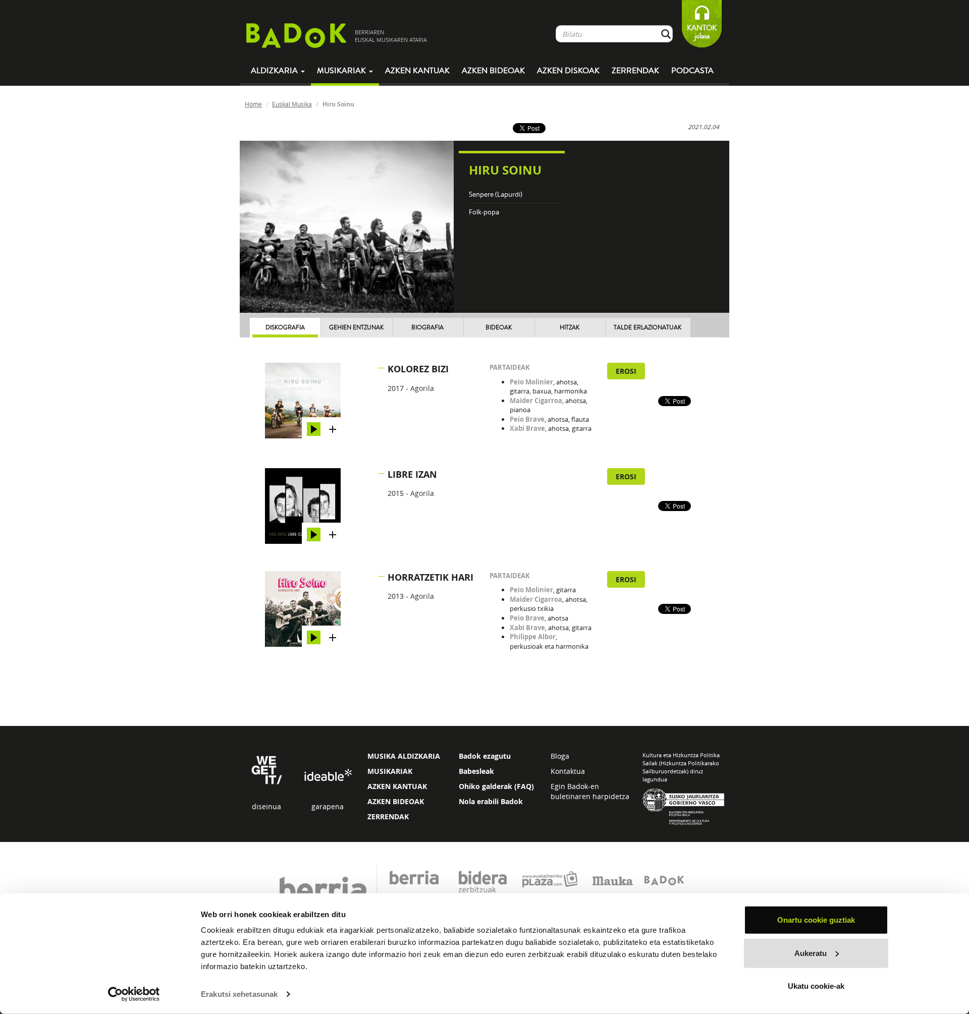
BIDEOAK (499, 327)
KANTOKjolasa (702, 32)
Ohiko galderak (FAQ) (496, 786)
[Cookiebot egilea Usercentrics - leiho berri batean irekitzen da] (134, 994)
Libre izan (412, 474)
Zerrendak (635, 70)
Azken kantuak (417, 70)
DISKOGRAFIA (285, 327)
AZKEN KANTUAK (397, 786)
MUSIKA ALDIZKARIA (403, 756)
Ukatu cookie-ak (816, 986)
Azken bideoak (493, 70)
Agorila (422, 388)
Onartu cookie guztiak (816, 920)
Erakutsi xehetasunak (239, 994)
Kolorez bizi (418, 369)
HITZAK (569, 327)
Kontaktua (568, 771)
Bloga (560, 756)
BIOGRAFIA (427, 327)
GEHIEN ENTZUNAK (356, 327)
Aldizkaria (275, 70)
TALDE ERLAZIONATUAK (647, 327)
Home (253, 104)
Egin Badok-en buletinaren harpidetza (590, 791)
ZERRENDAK (388, 816)
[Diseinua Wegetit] (267, 769)
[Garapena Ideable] (327, 775)
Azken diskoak (568, 70)
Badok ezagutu (485, 756)
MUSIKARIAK (389, 771)
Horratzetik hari (430, 577)
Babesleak (476, 771)
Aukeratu (810, 952)
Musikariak (342, 70)
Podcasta (692, 70)
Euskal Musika (292, 104)
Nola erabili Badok (491, 801)
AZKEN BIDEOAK (395, 801)
